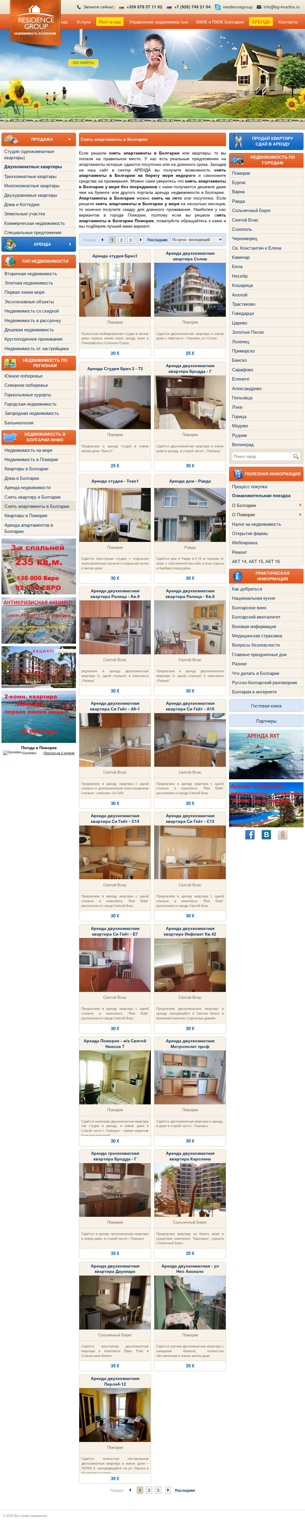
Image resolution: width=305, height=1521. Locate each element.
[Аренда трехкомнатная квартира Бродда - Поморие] (115, 1189)
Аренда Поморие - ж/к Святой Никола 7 (115, 1043)
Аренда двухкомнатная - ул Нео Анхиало (190, 1268)
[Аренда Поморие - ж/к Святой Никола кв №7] (115, 1077)
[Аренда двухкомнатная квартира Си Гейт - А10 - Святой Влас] (190, 739)
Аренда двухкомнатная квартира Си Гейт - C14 (115, 818)
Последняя (157, 239)
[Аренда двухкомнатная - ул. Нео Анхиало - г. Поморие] (190, 1302)
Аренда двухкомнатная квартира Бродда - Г (190, 368)
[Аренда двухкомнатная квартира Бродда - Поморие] (190, 401)
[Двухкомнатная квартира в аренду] (190, 289)
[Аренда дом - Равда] (190, 514)
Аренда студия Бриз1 (115, 256)
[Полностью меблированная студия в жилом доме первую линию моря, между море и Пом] (115, 289)
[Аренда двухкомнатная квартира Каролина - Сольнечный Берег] (190, 1189)
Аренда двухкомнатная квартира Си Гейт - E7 (115, 931)
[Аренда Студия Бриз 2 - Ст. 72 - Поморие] (115, 401)
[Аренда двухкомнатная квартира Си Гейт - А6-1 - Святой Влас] (115, 739)
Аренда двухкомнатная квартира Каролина (190, 1156)
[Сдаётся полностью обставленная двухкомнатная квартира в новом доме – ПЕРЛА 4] (115, 1414)
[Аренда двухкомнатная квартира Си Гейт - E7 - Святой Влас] (115, 964)
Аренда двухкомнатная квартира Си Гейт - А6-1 (115, 706)
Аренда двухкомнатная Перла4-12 (115, 1381)
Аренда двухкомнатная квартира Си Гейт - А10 (190, 706)
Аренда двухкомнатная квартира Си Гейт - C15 (190, 818)
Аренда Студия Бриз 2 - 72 (115, 368)
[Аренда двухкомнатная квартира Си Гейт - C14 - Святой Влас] (115, 851)
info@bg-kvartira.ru (282, 7)
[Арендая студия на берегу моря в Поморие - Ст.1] (115, 514)
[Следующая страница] (141, 239)
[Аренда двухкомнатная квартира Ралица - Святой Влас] (115, 626)
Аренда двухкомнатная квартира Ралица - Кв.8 (190, 593)
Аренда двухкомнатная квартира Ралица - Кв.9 (115, 593)
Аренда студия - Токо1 (115, 481)
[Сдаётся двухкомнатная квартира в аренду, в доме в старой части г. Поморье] (190, 1077)
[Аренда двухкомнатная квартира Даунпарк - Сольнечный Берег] (115, 1302)
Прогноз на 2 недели (58, 753)
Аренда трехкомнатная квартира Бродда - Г (115, 1156)
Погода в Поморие (39, 748)
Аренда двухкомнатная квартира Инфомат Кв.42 (190, 931)
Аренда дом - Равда (190, 481)
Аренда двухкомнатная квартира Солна (190, 256)
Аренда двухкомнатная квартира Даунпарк (115, 1268)
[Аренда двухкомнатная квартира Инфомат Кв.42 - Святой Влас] (190, 964)
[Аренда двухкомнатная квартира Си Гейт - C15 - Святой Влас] (190, 851)
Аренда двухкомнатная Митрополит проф (190, 1043)
